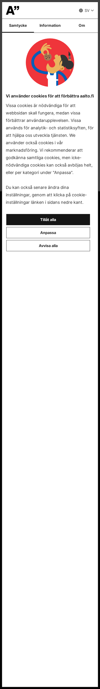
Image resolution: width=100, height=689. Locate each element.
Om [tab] (82, 25)
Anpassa (48, 232)
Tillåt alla (48, 219)
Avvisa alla (48, 245)
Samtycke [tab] (18, 25)
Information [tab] (50, 25)
